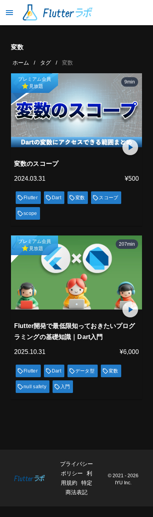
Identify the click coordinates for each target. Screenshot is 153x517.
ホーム (21, 62)
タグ (45, 62)
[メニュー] (9, 12)
